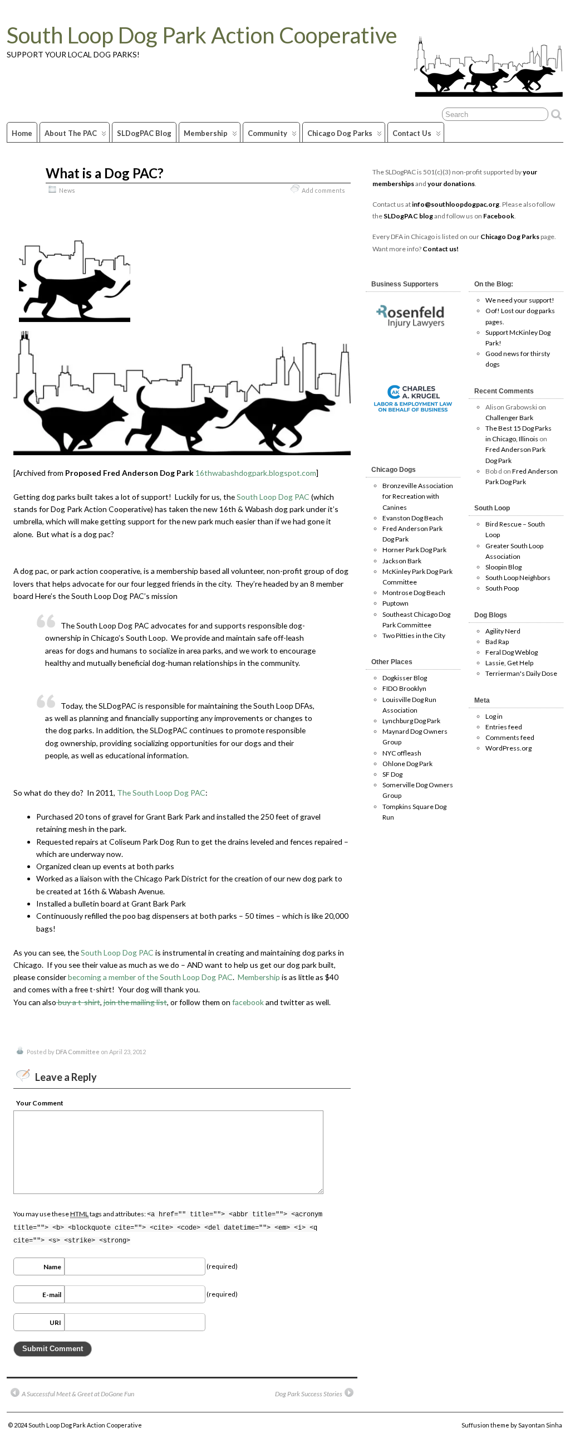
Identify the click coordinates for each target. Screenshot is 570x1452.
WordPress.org (508, 748)
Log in (494, 716)
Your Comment (39, 1103)
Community (267, 133)
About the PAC (71, 133)
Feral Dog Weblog (511, 652)
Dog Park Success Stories (308, 1394)
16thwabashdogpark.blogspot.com (255, 472)
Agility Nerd (502, 631)
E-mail (51, 1294)
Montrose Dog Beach (413, 592)
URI (55, 1322)
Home (22, 133)
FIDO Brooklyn (404, 688)
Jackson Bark (401, 561)
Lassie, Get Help (509, 663)
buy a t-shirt (78, 1002)
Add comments (323, 190)
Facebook (498, 216)
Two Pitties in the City (413, 635)
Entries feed (503, 727)
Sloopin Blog (503, 567)
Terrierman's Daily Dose (521, 673)
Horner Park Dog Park (414, 549)
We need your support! (519, 300)
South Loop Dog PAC (273, 496)
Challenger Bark (509, 417)
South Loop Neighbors (518, 577)
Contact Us (411, 133)
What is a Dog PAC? (105, 173)
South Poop (502, 588)
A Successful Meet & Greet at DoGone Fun (78, 1394)
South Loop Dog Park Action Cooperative (202, 35)
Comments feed (509, 737)
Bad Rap (497, 641)
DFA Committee (78, 1051)
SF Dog (392, 774)
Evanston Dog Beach (412, 518)
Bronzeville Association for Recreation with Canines (417, 496)
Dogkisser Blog (404, 678)
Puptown (395, 603)
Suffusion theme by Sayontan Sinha (511, 1425)
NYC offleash (401, 753)
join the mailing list (135, 1002)
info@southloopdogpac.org (455, 204)
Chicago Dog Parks (339, 133)
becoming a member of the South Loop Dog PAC (150, 977)
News (67, 190)
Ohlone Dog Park (407, 763)
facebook (248, 1002)
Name (52, 1267)
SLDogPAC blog (409, 216)
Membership (206, 133)
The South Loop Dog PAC (161, 792)
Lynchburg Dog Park (411, 721)
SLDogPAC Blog (144, 133)
